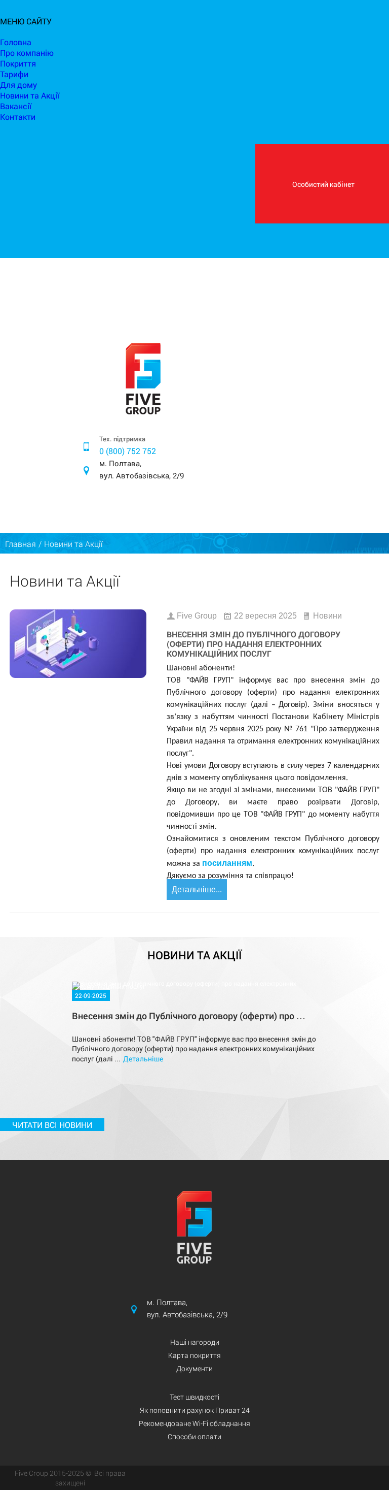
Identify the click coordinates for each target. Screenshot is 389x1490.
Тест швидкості (194, 1397)
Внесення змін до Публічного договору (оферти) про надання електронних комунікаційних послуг (253, 644)
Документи (194, 1368)
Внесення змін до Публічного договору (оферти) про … (188, 1016)
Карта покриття (194, 1355)
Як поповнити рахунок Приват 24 (195, 1410)
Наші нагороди (194, 1342)
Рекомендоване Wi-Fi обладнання (194, 1423)
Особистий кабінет (323, 184)
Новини (327, 615)
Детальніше (143, 1058)
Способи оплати (194, 1436)
